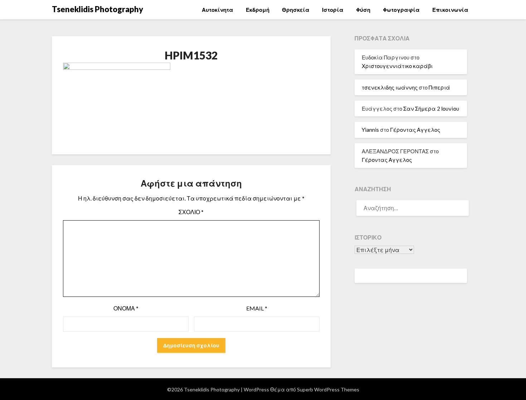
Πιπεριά (439, 87)
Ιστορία (333, 9)
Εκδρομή (257, 9)
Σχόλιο (191, 211)
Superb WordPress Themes (328, 389)
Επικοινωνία (450, 9)
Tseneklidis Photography (97, 9)
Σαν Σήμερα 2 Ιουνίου (431, 108)
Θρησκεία (296, 9)
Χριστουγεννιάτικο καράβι (397, 66)
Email (256, 308)
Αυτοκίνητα (217, 9)
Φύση (363, 9)
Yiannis (370, 129)
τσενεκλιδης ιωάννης (390, 87)
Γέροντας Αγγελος (415, 129)
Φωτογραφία (401, 9)
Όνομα (125, 308)
